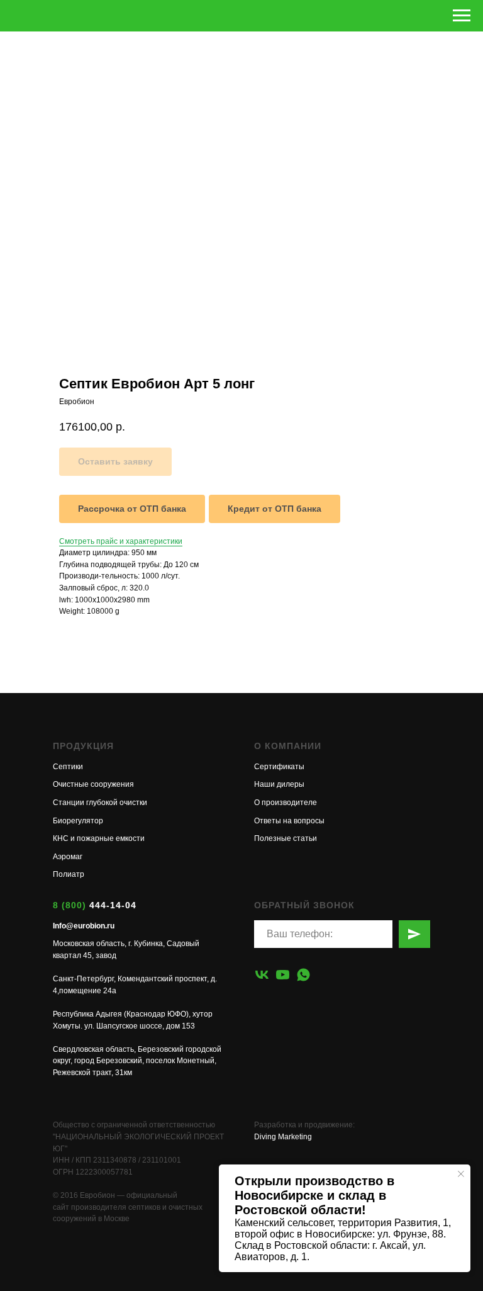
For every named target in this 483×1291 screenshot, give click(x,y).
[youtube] (283, 975)
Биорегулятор (78, 820)
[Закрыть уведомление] (461, 1174)
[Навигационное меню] (461, 15)
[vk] (262, 975)
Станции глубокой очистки (100, 802)
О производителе (285, 802)
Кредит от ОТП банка (274, 509)
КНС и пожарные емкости (99, 838)
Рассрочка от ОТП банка (132, 509)
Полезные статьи (285, 838)
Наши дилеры (279, 784)
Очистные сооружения (93, 784)
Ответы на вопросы (289, 820)
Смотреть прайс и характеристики (120, 541)
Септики (68, 766)
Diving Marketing (283, 1136)
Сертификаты (279, 766)
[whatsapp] (303, 975)
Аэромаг (67, 856)
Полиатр (68, 874)
